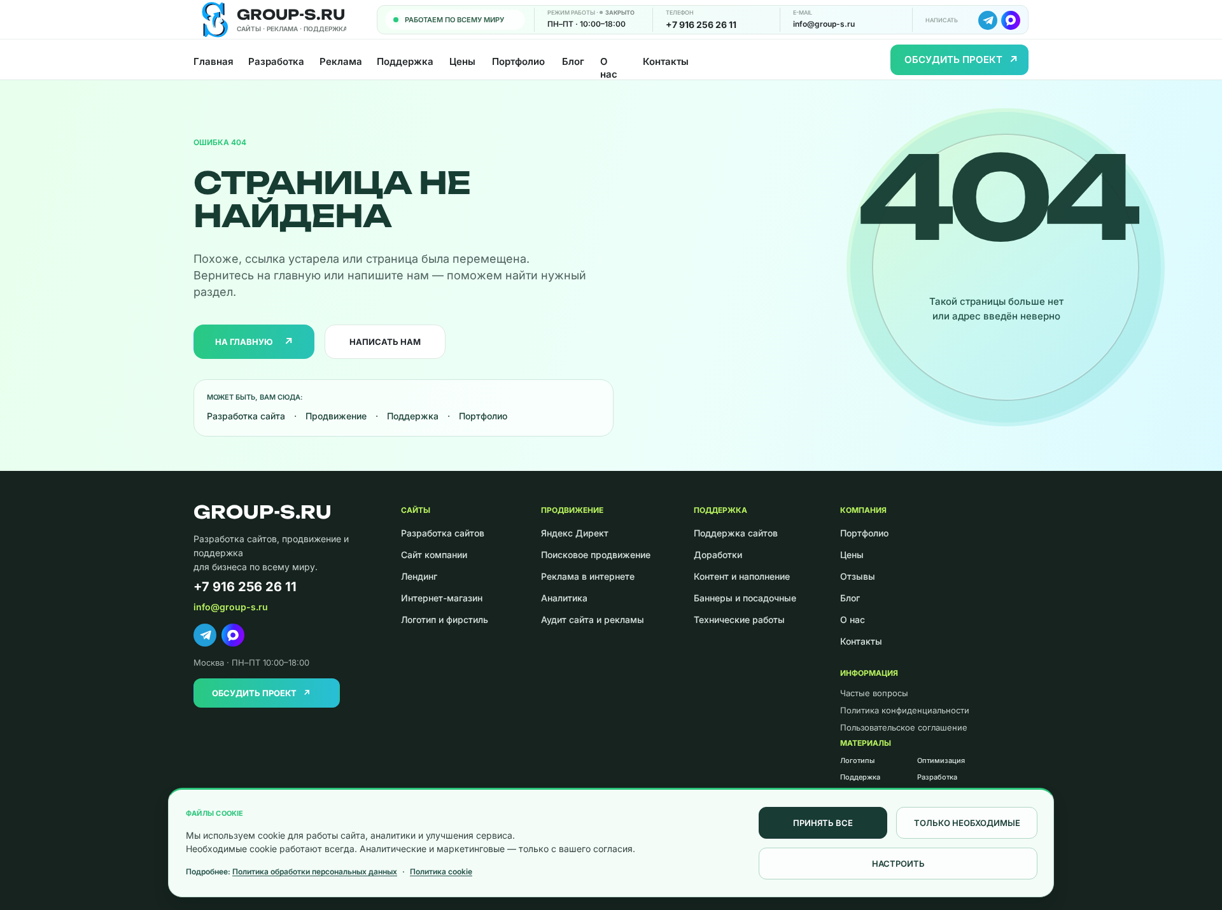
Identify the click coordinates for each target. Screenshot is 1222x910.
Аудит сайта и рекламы (592, 619)
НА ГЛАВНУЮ (254, 341)
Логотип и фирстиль (444, 619)
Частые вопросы (874, 693)
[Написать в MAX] (1010, 20)
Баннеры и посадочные (745, 597)
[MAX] (232, 635)
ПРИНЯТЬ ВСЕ (823, 823)
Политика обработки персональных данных (314, 871)
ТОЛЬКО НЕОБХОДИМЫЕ (967, 823)
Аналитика (564, 597)
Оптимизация (941, 760)
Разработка (276, 61)
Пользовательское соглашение (903, 727)
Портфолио (518, 61)
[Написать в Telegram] (987, 20)
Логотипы (857, 760)
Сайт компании (434, 554)
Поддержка (405, 61)
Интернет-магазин (441, 597)
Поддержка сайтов (736, 533)
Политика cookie (441, 871)
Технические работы (739, 619)
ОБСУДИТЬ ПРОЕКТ (961, 59)
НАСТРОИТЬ (898, 863)
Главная (212, 61)
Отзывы (857, 576)
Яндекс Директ (574, 533)
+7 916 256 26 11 (701, 24)
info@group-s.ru (824, 24)
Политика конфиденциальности (904, 710)
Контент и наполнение (742, 576)
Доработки (718, 554)
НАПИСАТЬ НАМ (385, 342)
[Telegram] (204, 635)
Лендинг (419, 576)
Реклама (340, 61)
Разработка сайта (246, 415)
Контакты (666, 61)
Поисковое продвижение (595, 554)
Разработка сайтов (442, 533)
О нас (608, 68)
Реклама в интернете (588, 576)
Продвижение (336, 415)
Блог (573, 61)
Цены (462, 61)
